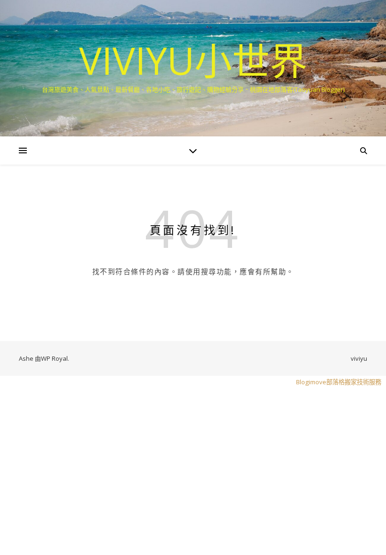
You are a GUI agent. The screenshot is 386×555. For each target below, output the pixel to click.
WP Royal (54, 358)
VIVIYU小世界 (193, 60)
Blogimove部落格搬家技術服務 (338, 382)
